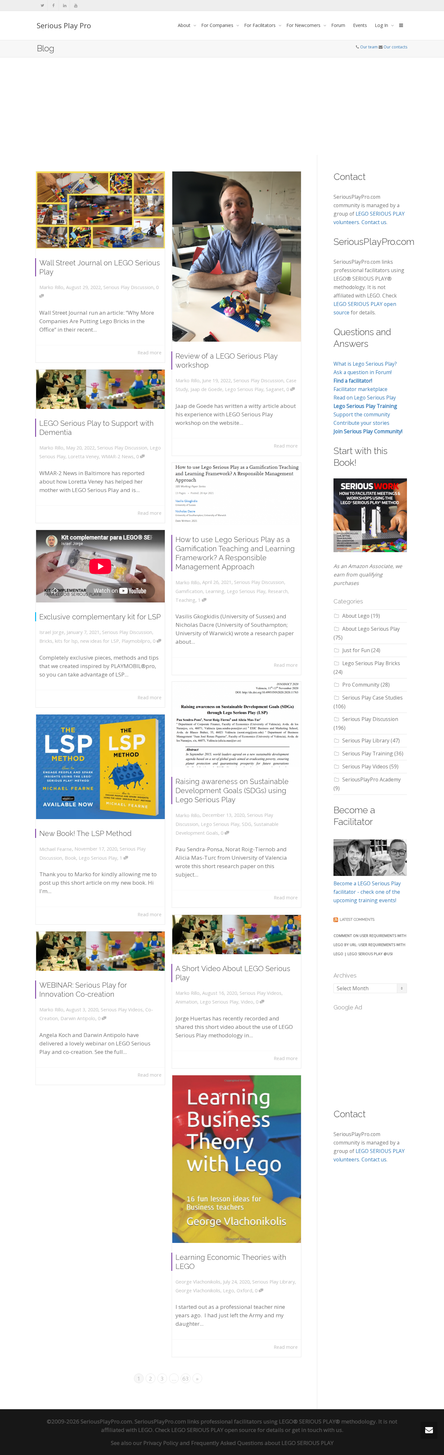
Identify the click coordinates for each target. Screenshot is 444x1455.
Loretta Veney (83, 456)
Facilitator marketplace (360, 389)
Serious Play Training (367, 753)
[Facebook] (53, 5)
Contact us (373, 222)
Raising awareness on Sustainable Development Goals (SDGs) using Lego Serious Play (232, 790)
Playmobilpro (136, 641)
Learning (214, 591)
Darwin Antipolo (77, 1018)
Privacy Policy (160, 1443)
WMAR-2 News (117, 456)
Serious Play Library (273, 1282)
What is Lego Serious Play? (365, 363)
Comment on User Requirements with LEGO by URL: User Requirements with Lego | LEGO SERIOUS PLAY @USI (369, 944)
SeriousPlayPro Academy (371, 779)
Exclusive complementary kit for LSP (100, 617)
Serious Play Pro (64, 25)
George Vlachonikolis (198, 1290)
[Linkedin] (64, 5)
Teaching (185, 600)
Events (360, 25)
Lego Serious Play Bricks (371, 663)
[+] (100, 209)
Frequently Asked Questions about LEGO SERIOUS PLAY (262, 1443)
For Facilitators (260, 25)
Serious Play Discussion (128, 287)
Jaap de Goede (206, 389)
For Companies (218, 25)
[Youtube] (75, 5)
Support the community (361, 414)
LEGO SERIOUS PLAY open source (213, 1430)
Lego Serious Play (244, 389)
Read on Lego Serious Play (364, 397)
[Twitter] (42, 5)
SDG (246, 824)
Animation (186, 1002)
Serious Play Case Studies (372, 697)
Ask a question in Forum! (362, 372)
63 (185, 1378)
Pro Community (360, 684)
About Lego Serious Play (371, 628)
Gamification (189, 591)
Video (247, 1002)
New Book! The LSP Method (85, 833)
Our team (369, 47)
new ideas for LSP (99, 641)
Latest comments (357, 919)
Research (278, 591)
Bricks (45, 641)
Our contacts (395, 47)
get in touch (307, 1430)
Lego (228, 1290)
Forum (338, 25)
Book (70, 858)
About (185, 25)
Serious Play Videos (260, 993)
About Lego (356, 615)
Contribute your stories (361, 422)
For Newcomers (304, 25)
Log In (382, 25)
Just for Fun (356, 650)
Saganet (275, 389)
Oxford (244, 1290)
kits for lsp (66, 641)
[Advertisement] (222, 106)
